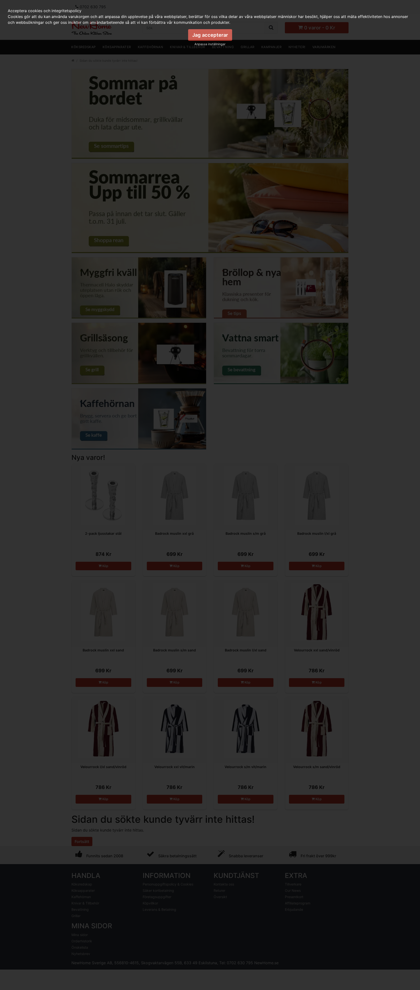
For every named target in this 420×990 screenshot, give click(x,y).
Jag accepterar (210, 35)
